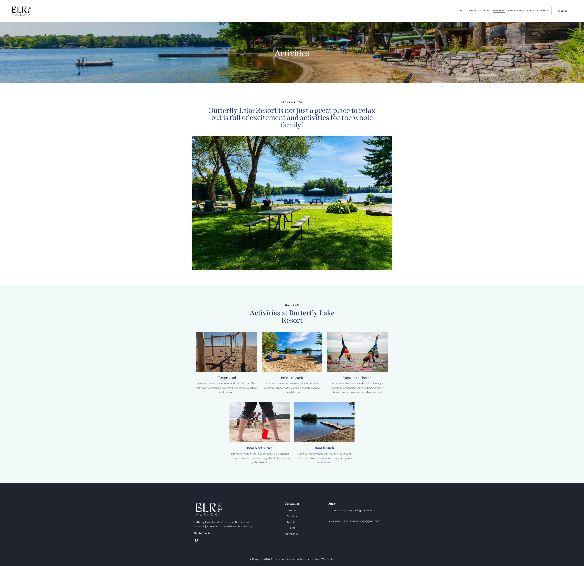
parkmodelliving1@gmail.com (362, 521)
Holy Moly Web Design (322, 559)
